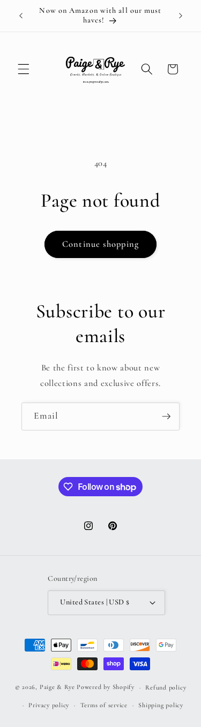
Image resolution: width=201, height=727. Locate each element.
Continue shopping (100, 244)
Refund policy (165, 687)
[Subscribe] (166, 416)
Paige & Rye (57, 687)
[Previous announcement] (21, 15)
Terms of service (104, 705)
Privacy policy (48, 705)
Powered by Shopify (106, 687)
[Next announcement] (180, 15)
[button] (23, 69)
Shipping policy (160, 705)
